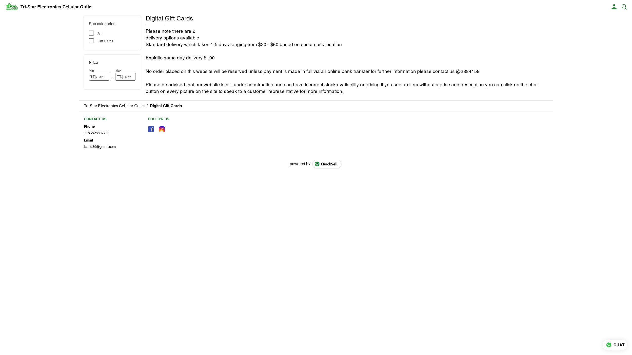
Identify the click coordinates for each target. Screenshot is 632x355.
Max (118, 70)
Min (91, 70)
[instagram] (162, 129)
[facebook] (151, 129)
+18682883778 (96, 132)
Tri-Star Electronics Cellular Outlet (56, 6)
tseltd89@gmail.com (100, 146)
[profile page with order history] (614, 7)
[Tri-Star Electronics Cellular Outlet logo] (11, 7)
